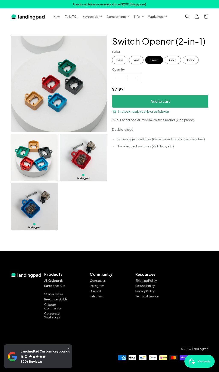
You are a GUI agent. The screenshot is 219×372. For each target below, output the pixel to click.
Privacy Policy (145, 291)
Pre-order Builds (55, 299)
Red (136, 60)
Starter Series (53, 294)
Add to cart (160, 101)
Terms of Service (147, 296)
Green (154, 60)
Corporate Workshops (52, 315)
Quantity (118, 69)
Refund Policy (145, 286)
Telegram (96, 296)
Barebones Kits (54, 286)
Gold (172, 60)
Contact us (98, 280)
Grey (190, 60)
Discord (95, 291)
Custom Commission (53, 306)
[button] (187, 16)
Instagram (97, 286)
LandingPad (200, 349)
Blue (120, 60)
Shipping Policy (146, 280)
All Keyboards (53, 280)
